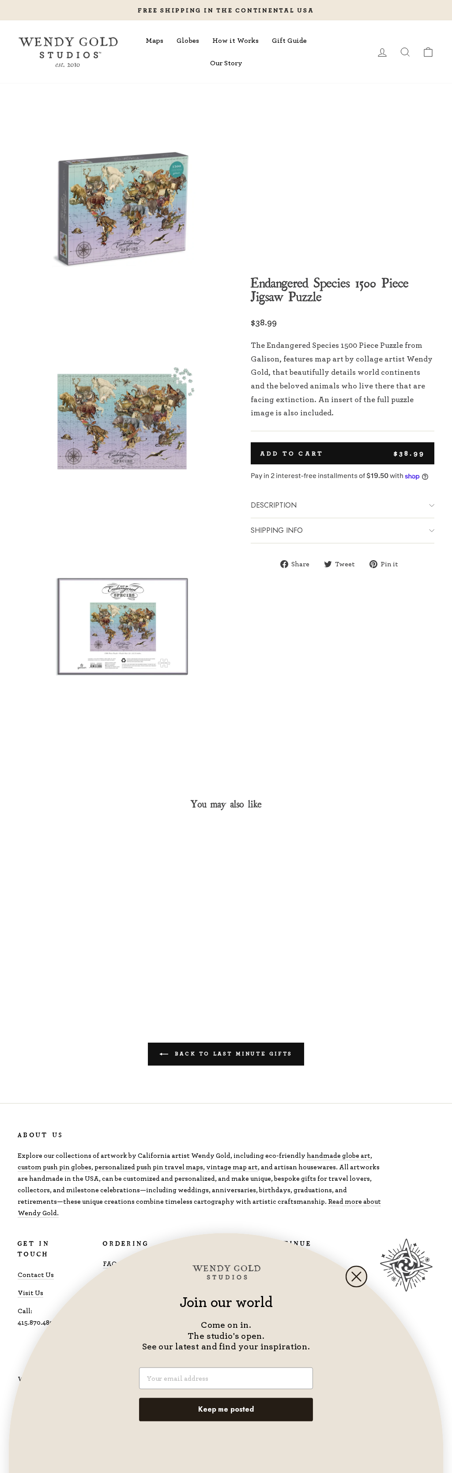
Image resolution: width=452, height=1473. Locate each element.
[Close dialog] (356, 1276)
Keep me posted (226, 1410)
